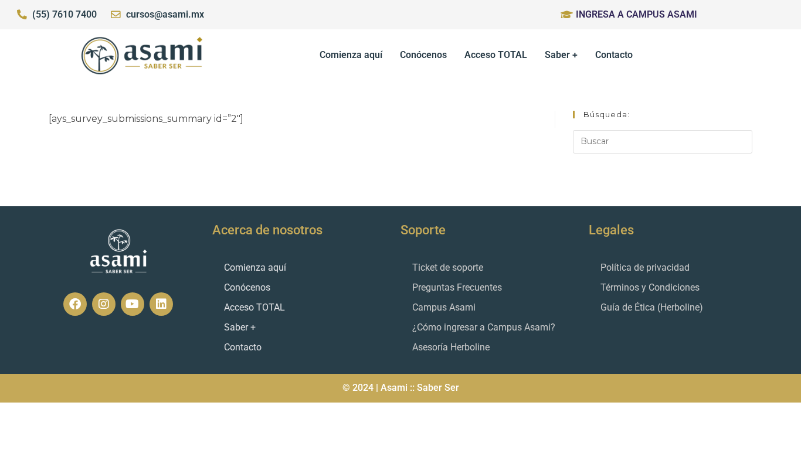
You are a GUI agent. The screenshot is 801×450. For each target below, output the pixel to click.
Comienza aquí (351, 54)
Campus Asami (444, 307)
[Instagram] (104, 304)
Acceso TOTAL (495, 54)
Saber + (561, 54)
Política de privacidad (645, 267)
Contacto (614, 54)
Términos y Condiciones (650, 287)
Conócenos (423, 54)
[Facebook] (75, 304)
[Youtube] (132, 304)
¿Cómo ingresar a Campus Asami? (483, 327)
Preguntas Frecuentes (457, 287)
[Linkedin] (161, 304)
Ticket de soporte (447, 267)
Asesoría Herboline (451, 347)
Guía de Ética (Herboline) (651, 307)
